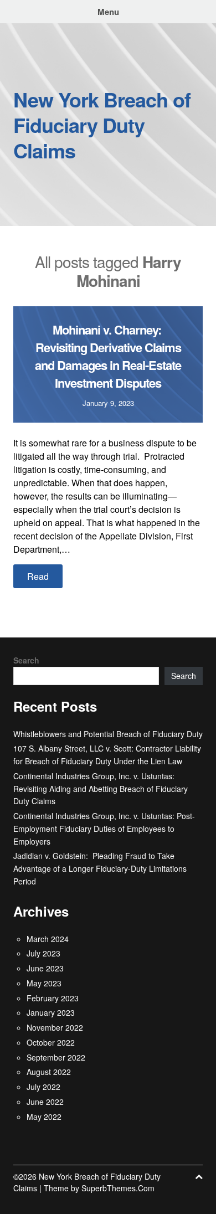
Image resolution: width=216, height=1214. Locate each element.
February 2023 (53, 998)
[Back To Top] (199, 1176)
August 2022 (49, 1071)
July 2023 (43, 953)
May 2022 (44, 1116)
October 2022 (51, 1042)
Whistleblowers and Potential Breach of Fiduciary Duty (108, 733)
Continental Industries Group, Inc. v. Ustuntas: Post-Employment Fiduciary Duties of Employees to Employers (104, 828)
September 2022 (56, 1057)
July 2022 (43, 1086)
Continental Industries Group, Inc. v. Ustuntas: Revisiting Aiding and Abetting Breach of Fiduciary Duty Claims (100, 788)
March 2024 (48, 938)
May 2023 (44, 983)
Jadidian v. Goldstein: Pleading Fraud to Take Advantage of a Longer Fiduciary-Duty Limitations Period (100, 868)
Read (38, 576)
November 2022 (55, 1027)
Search (26, 660)
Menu (108, 12)
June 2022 (45, 1101)
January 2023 (51, 1012)
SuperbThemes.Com (118, 1188)
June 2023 (45, 968)
